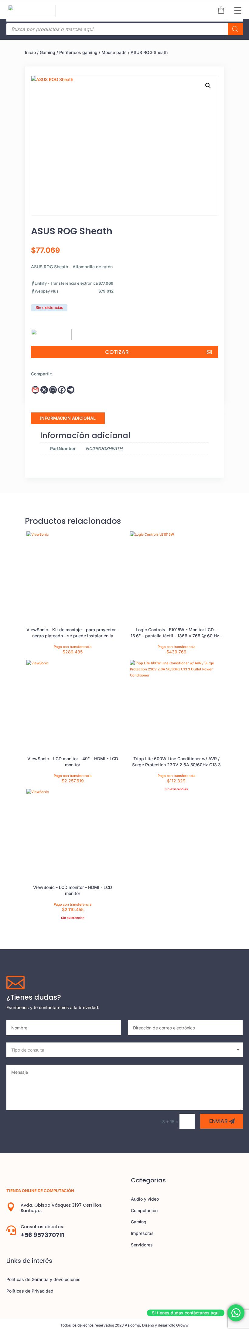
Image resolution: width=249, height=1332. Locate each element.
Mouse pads (114, 52)
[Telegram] (70, 390)
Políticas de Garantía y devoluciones (43, 1279)
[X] (44, 390)
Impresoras (142, 1233)
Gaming (47, 52)
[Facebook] (62, 390)
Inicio (30, 52)
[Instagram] (53, 390)
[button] (208, 85)
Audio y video (145, 1199)
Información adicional (68, 418)
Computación (144, 1210)
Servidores (142, 1244)
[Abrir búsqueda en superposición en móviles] (124, 29)
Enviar (218, 1121)
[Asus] (51, 332)
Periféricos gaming (78, 52)
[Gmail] (35, 390)
